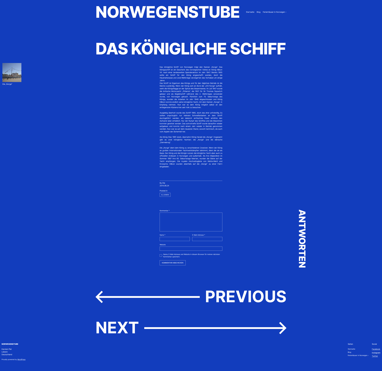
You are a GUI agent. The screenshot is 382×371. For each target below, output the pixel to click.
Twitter (375, 356)
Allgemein (165, 195)
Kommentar (165, 211)
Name (162, 235)
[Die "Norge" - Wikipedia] (11, 81)
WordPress (21, 359)
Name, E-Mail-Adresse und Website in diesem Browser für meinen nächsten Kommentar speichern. (191, 255)
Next (117, 327)
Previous (245, 296)
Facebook (376, 349)
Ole (163, 183)
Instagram (376, 353)
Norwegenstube (168, 12)
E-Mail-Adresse (198, 235)
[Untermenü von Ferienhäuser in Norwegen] (285, 12)
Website (163, 245)
